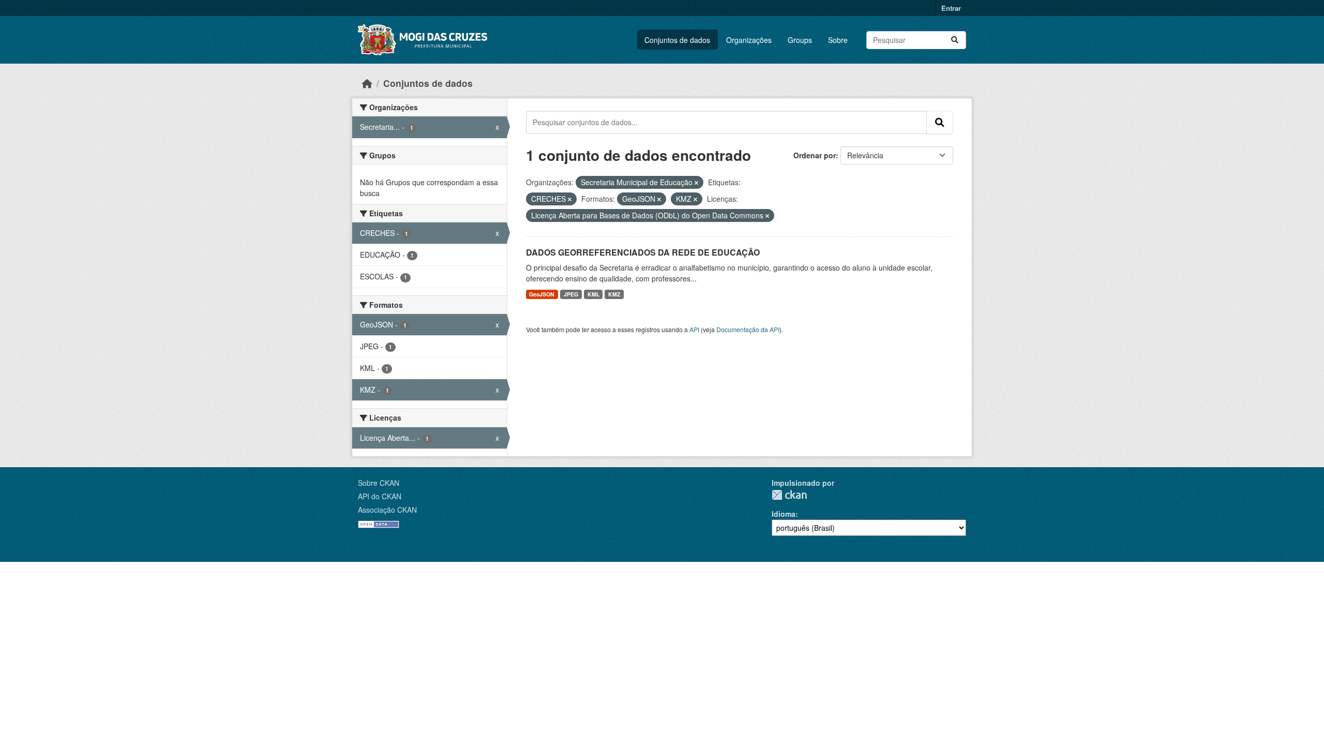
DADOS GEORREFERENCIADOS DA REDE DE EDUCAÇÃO (643, 252)
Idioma (783, 514)
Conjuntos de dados (677, 40)
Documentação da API (747, 329)
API (694, 329)
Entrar (951, 8)
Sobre (838, 40)
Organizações (749, 40)
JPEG (571, 294)
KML (593, 294)
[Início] (367, 83)
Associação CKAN (387, 509)
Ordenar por (814, 155)
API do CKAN (379, 496)
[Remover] (696, 182)
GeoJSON (541, 294)
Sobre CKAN (378, 483)
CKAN (789, 494)
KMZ (614, 294)
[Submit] (954, 40)
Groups (800, 40)
